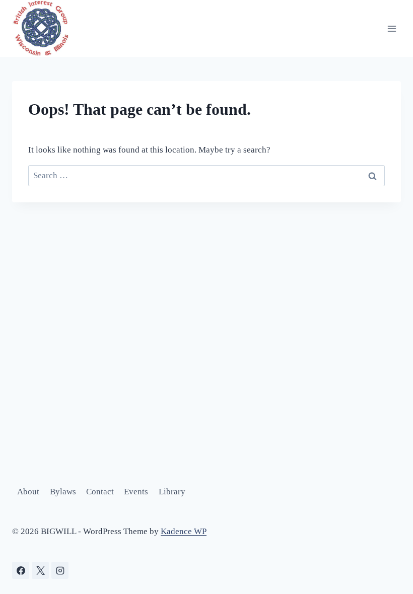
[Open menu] (391, 28)
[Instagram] (59, 570)
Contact (100, 491)
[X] (40, 570)
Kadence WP (183, 531)
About (28, 491)
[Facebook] (20, 570)
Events (136, 491)
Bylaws (63, 491)
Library (172, 491)
